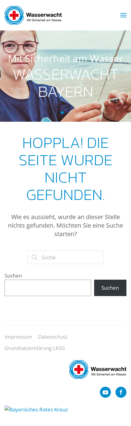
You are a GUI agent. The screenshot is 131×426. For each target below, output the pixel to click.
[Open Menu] (123, 15)
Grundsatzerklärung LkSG (35, 347)
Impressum (18, 336)
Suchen (13, 275)
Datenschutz (53, 336)
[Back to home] (33, 15)
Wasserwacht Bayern (62, 112)
